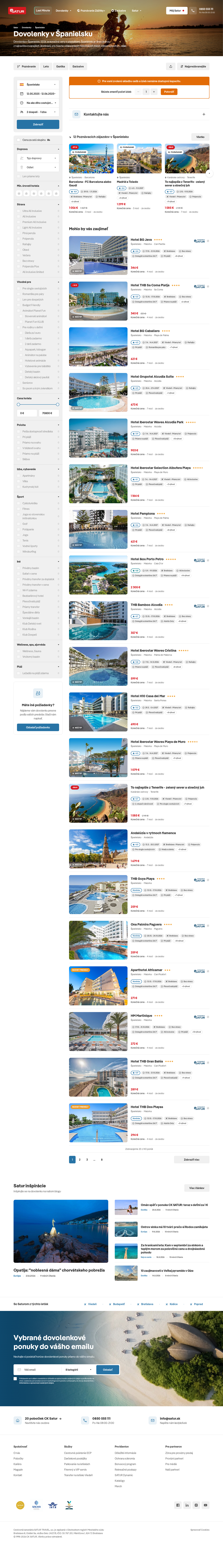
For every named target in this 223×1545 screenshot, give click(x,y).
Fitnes (26, 508)
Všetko (200, 137)
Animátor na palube (36, 355)
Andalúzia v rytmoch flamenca (153, 833)
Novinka (136, 890)
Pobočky (18, 1458)
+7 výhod (173, 347)
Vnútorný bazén (31, 656)
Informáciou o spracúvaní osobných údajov (36, 1383)
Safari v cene (30, 573)
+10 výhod (177, 438)
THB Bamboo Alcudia (146, 605)
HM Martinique (141, 1016)
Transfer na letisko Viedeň (78, 1475)
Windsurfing (29, 551)
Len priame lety (31, 176)
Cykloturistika (30, 503)
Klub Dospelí (30, 634)
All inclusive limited (33, 272)
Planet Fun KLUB (34, 321)
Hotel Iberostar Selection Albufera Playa (161, 468)
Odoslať (107, 1369)
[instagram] (196, 1505)
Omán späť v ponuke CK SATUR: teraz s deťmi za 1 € (174, 1205)
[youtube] (205, 1505)
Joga (25, 535)
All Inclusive (29, 216)
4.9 (171, 191)
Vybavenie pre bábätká (37, 366)
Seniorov (28, 382)
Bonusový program (125, 1464)
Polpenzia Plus (31, 266)
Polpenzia (28, 238)
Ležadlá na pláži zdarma (36, 673)
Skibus (26, 459)
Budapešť (119, 1304)
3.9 (136, 433)
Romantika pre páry (33, 294)
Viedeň (92, 1304)
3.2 (136, 707)
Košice (173, 1304)
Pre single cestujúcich (35, 288)
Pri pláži (167, 256)
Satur (135, 10)
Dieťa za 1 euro (32, 332)
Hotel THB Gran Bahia (147, 1061)
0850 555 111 (101, 1418)
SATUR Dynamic (124, 1475)
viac (123, 46)
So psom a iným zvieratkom (38, 388)
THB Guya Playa (142, 879)
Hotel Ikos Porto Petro (147, 559)
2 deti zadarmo (33, 344)
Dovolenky (62, 10)
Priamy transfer (31, 607)
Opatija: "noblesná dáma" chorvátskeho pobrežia (59, 1270)
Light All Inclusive (32, 227)
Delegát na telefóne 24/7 (146, 256)
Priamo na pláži (170, 302)
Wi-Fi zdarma (30, 590)
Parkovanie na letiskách (77, 1464)
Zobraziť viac (191, 1159)
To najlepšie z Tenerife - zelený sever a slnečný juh (185, 183)
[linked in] (187, 1505)
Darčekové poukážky (75, 1458)
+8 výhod (179, 256)
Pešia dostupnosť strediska (38, 431)
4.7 (136, 616)
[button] (38, 84)
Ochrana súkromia (125, 1458)
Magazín (18, 1469)
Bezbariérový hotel (33, 595)
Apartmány (29, 475)
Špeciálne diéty (31, 612)
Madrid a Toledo (128, 182)
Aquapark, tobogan (35, 349)
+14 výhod (185, 575)
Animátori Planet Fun (34, 310)
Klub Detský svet (32, 623)
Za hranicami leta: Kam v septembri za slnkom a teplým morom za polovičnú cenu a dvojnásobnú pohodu (173, 1248)
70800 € (47, 413)
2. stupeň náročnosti (144, 804)
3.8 (136, 662)
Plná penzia (29, 233)
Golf (25, 523)
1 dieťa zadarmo (33, 338)
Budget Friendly (31, 305)
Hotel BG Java (141, 240)
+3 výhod (171, 484)
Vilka (25, 481)
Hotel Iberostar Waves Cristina (153, 650)
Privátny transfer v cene (36, 584)
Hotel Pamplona (143, 513)
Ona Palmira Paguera (146, 924)
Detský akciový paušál (37, 377)
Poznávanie (29, 66)
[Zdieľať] (170, 66)
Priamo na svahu (32, 442)
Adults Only (169, 621)
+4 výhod (123, 198)
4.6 (136, 525)
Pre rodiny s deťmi (33, 327)
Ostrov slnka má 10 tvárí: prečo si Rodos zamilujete (174, 1227)
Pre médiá (171, 1464)
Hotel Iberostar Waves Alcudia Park (157, 422)
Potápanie (28, 529)
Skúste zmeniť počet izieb (116, 91)
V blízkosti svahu (32, 448)
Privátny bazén (31, 568)
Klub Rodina (29, 629)
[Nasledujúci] (209, 173)
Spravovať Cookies (200, 1529)
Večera (26, 255)
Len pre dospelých (33, 299)
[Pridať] (154, 91)
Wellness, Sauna (32, 651)
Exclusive (78, 66)
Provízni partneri (174, 1458)
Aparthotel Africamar (146, 970)
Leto (46, 66)
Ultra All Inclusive (32, 211)
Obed (26, 249)
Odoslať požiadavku (38, 727)
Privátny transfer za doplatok (38, 579)
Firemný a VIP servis (75, 1469)
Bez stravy (28, 260)
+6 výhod (75, 201)
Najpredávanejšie (195, 66)
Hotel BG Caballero (145, 331)
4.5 (136, 296)
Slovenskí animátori (36, 316)
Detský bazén (32, 371)
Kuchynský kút (30, 486)
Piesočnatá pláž (31, 601)
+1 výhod (170, 393)
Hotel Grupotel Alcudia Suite (152, 376)
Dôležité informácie (125, 1453)
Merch (118, 1486)
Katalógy (120, 1480)
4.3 (136, 342)
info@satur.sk (170, 1418)
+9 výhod (171, 201)
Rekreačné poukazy (125, 1469)
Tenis (25, 540)
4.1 (136, 479)
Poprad (198, 1304)
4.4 (123, 188)
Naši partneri (172, 1469)
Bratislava (147, 1304)
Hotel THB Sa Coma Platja (150, 285)
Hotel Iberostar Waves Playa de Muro (158, 742)
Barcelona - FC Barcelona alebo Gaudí (90, 183)
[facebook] (178, 1505)
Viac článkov (196, 1188)
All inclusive (169, 1032)
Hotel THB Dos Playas (147, 1107)
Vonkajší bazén (31, 618)
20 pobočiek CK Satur (41, 1418)
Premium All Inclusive (34, 222)
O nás (17, 1453)
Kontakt (18, 1475)
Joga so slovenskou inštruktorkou (34, 516)
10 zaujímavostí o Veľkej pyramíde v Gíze (167, 1271)
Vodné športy (30, 546)
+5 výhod (182, 849)
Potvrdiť (169, 91)
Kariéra (17, 1464)
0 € (22, 413)
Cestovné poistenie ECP (78, 1453)
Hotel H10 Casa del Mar (148, 696)
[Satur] (17, 11)
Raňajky (27, 244)
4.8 (75, 191)
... (94, 1159)
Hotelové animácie (35, 360)
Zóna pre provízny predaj (179, 1453)
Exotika (60, 66)
